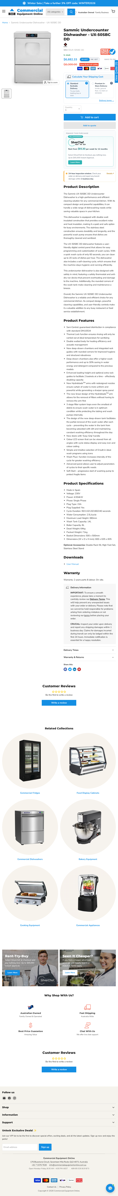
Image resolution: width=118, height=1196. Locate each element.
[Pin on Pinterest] (79, 669)
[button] (89, 59)
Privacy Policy (65, 1187)
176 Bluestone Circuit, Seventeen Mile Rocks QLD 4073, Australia (59, 1161)
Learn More (75, 162)
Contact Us (51, 1187)
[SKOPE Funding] (113, 68)
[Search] (71, 12)
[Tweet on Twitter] (70, 669)
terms (87, 615)
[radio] (77, 89)
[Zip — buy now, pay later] (100, 68)
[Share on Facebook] (65, 669)
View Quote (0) (116, 71)
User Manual (72, 564)
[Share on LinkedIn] (74, 669)
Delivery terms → (106, 100)
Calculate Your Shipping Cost (87, 76)
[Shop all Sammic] (65, 45)
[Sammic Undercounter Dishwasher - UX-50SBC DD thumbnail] (6, 93)
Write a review (59, 702)
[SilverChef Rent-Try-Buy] (106, 68)
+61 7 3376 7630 (39, 1165)
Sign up (45, 1147)
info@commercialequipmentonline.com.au (67, 1165)
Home (5, 22)
